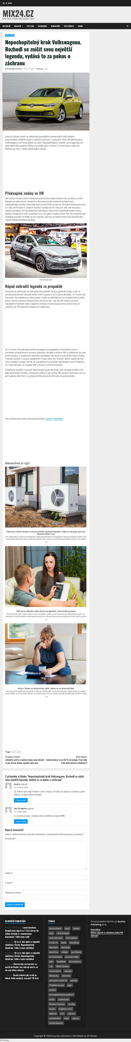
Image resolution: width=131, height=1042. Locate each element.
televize (53, 1013)
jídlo (51, 961)
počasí (52, 990)
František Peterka (14, 69)
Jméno (9, 873)
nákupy (68, 971)
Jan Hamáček (55, 956)
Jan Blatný (76, 952)
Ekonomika (42, 26)
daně (63, 942)
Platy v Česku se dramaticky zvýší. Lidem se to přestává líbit (46, 688)
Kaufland (61, 961)
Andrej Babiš (55, 928)
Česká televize (56, 1023)
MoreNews (78, 1035)
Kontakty (95, 929)
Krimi (80, 26)
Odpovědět (21, 800)
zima (66, 1018)
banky (76, 928)
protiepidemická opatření (61, 994)
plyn (70, 985)
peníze (73, 980)
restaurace (63, 999)
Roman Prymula (56, 1004)
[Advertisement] (46, 170)
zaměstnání (54, 1018)
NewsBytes (58, 418)
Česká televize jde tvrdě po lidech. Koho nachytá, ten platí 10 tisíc (22, 977)
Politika (30, 26)
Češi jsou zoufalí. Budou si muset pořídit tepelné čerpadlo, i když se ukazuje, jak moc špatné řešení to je (46, 533)
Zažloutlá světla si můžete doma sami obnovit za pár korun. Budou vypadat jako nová (24, 759)
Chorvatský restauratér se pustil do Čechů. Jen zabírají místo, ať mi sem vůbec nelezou (21, 967)
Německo (53, 975)
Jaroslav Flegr (72, 956)
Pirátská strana (56, 985)
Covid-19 (53, 942)
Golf (13, 752)
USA (62, 1013)
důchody (65, 947)
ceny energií (63, 933)
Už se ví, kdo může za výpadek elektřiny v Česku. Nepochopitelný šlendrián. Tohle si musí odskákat (22, 944)
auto (67, 928)
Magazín (17, 26)
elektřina (53, 952)
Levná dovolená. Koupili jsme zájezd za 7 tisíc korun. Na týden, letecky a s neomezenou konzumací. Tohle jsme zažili (22, 932)
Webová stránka (13, 892)
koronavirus (75, 961)
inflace (65, 952)
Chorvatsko (71, 938)
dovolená (74, 942)
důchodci (53, 947)
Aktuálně (6, 26)
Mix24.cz (18, 13)
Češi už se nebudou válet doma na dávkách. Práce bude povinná (46, 611)
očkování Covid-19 (58, 980)
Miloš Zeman (62, 966)
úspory (75, 1018)
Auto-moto (10, 35)
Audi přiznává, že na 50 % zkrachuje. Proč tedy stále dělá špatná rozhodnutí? (66, 759)
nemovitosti (55, 971)
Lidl (51, 966)
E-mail (9, 882)
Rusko (52, 1008)
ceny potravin (55, 938)
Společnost (69, 26)
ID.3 (18, 752)
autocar (49, 418)
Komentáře (55, 26)
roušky (71, 1004)
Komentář (10, 838)
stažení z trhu (65, 1008)
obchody (66, 975)
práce (52, 999)
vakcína (71, 1013)
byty (51, 933)
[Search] (127, 26)
